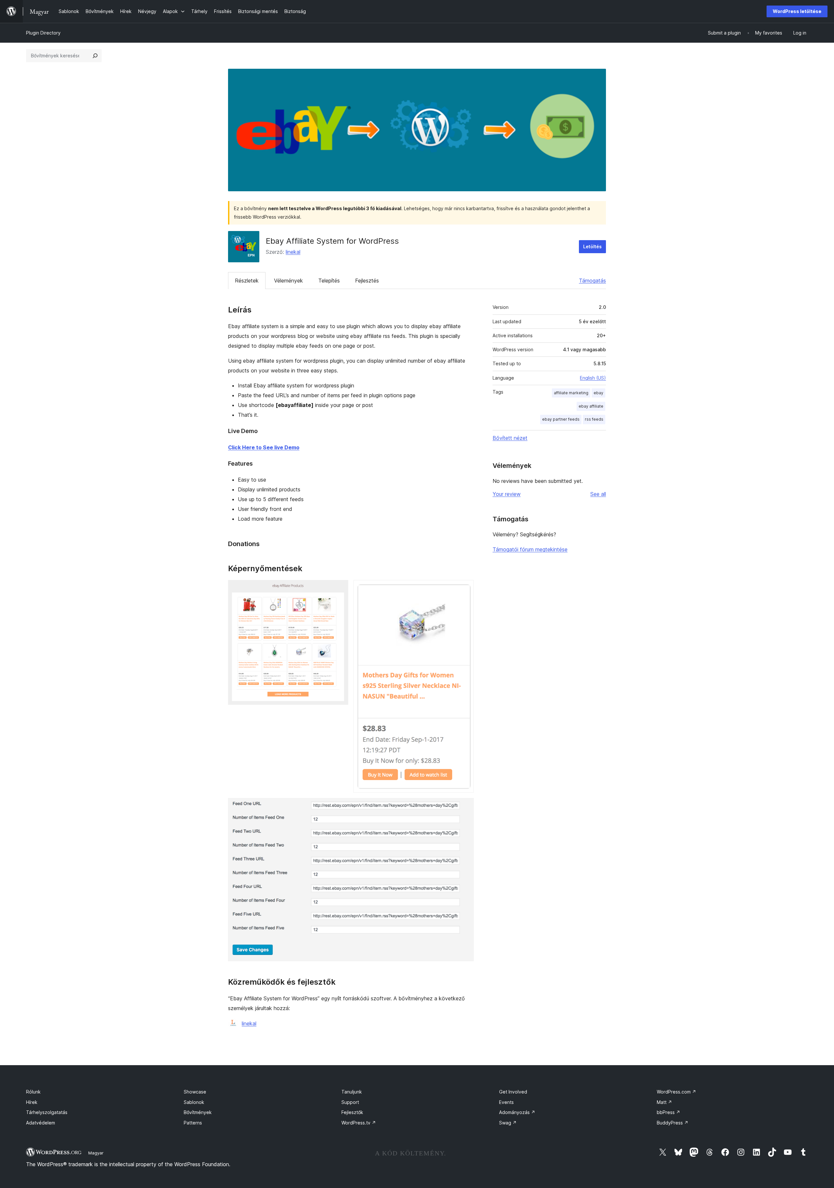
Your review (507, 494)
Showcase (195, 1091)
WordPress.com (676, 1091)
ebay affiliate (591, 406)
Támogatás (592, 280)
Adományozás (517, 1112)
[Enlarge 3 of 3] (465, 807)
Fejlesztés (367, 280)
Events (506, 1102)
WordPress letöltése (797, 11)
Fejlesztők (352, 1112)
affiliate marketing (571, 392)
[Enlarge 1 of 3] (339, 589)
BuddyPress (672, 1122)
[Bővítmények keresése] (95, 55)
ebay (598, 392)
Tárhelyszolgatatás (46, 1112)
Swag (508, 1122)
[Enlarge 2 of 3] (465, 589)
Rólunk (33, 1091)
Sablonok (194, 1102)
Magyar (96, 1152)
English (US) (593, 378)
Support (350, 1102)
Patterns (193, 1122)
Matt (664, 1102)
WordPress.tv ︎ (358, 1122)
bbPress (668, 1112)
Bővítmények (198, 1112)
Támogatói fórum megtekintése (530, 549)
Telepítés (329, 280)
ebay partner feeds (561, 419)
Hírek (31, 1102)
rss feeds (594, 419)
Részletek (247, 280)
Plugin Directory (43, 33)
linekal (293, 252)
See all (598, 494)
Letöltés (592, 246)
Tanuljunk (351, 1091)
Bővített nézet (510, 438)
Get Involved (513, 1091)
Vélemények (288, 280)
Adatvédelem (40, 1122)
